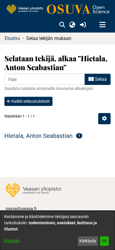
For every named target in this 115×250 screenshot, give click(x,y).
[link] (57, 9)
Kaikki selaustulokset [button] (30, 101)
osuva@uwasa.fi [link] (21, 208)
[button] (62, 24)
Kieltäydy (87, 240)
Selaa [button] (100, 79)
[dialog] (57, 230)
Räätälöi (11, 240)
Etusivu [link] (12, 38)
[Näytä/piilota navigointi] (102, 24)
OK (104, 240)
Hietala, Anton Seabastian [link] (38, 135)
